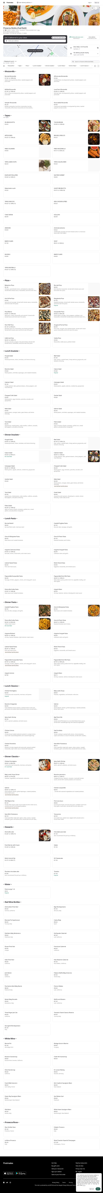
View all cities (79, 1166)
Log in (89, 2)
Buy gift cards (56, 1166)
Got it (98, 1189)
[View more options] (95, 8)
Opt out (92, 1189)
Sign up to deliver (57, 1171)
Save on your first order (58, 1174)
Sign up (97, 2)
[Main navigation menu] (4, 2)
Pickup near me (80, 1169)
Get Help (54, 1163)
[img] (35, 51)
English (80, 1171)
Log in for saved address (59, 37)
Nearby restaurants (81, 1163)
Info (38, 30)
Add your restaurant (57, 1169)
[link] (92, 8)
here (84, 1185)
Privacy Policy (55, 1182)
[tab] (11, 66)
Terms (64, 1182)
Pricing (71, 1182)
